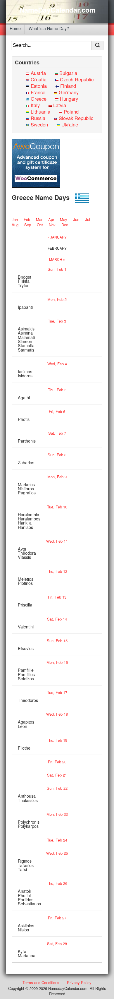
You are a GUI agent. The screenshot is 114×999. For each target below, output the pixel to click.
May (63, 219)
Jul (87, 219)
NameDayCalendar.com (57, 10)
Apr (51, 219)
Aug (15, 224)
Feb (27, 219)
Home (15, 28)
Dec (64, 224)
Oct (40, 224)
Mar (39, 219)
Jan (15, 219)
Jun (76, 219)
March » (57, 259)
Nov (52, 224)
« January (57, 236)
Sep (27, 224)
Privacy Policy (79, 982)
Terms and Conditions (41, 982)
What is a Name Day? (49, 28)
